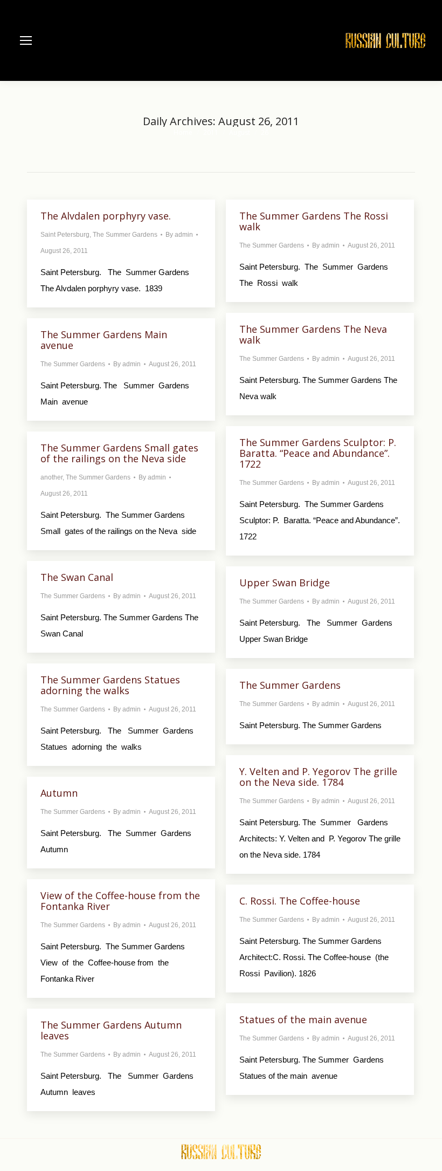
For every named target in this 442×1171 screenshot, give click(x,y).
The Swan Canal (76, 577)
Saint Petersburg (64, 234)
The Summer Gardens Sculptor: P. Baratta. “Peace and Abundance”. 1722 (317, 453)
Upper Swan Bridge (284, 582)
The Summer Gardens (125, 234)
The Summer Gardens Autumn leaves (111, 1030)
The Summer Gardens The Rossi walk (313, 221)
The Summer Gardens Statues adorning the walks (110, 685)
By (179, 234)
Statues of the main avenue (303, 1019)
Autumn (59, 792)
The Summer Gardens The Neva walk (313, 334)
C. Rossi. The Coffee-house (299, 900)
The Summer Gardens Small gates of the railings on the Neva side (119, 453)
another (51, 477)
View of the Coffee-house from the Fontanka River (120, 901)
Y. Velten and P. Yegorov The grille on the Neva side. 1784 (318, 777)
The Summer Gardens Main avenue (103, 340)
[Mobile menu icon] (26, 40)
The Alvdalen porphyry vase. (105, 215)
